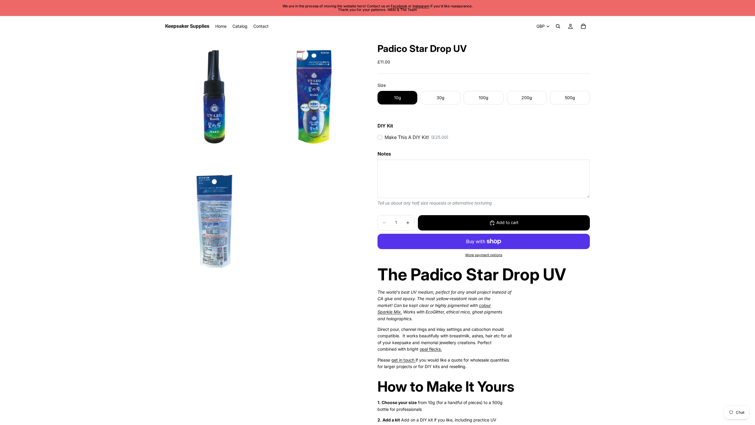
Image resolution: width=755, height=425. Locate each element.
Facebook (399, 6)
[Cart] (583, 26)
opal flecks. (431, 349)
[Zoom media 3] (214, 222)
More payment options (483, 255)
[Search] (558, 26)
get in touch (403, 359)
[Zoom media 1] (214, 98)
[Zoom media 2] (314, 98)
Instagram (421, 6)
